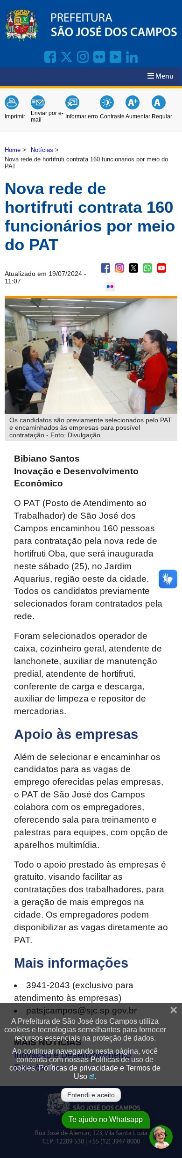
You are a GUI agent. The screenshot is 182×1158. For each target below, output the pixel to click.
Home (13, 149)
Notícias (42, 149)
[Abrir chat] (161, 1137)
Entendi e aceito (91, 1095)
